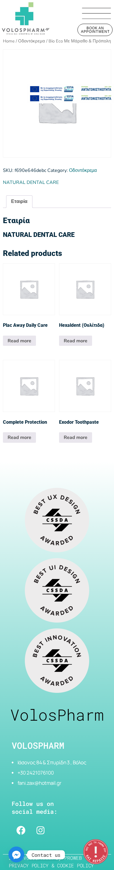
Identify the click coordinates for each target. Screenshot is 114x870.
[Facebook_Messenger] (16, 855)
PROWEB (73, 857)
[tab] (19, 201)
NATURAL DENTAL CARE (31, 182)
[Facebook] (21, 830)
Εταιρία (19, 201)
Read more (19, 341)
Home (9, 41)
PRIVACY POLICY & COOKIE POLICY (51, 865)
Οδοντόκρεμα (31, 41)
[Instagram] (40, 830)
